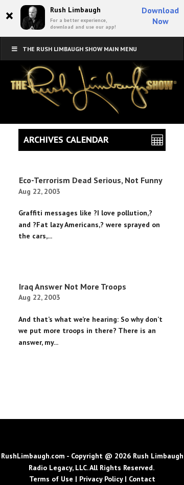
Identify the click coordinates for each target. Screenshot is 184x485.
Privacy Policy (101, 478)
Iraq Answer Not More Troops (72, 286)
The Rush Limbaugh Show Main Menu (79, 49)
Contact (142, 478)
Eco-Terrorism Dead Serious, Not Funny (91, 180)
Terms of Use (51, 478)
